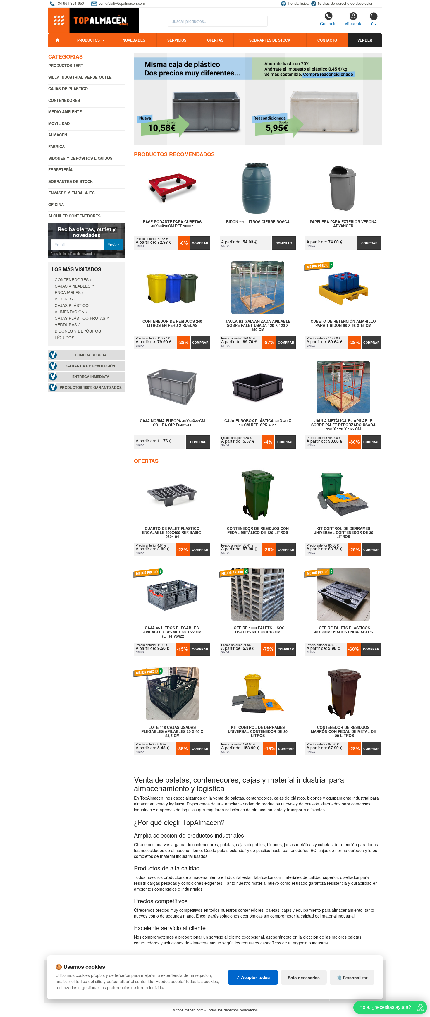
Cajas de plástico (68, 88)
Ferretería (60, 169)
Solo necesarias (304, 977)
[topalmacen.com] (93, 20)
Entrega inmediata (90, 376)
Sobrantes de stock (269, 40)
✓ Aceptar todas (253, 977)
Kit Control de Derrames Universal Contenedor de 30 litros (343, 532)
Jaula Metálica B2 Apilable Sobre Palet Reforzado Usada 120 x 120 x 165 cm (343, 425)
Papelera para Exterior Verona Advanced (343, 224)
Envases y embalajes (71, 192)
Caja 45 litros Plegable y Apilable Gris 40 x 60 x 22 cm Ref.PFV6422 (172, 632)
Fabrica (56, 146)
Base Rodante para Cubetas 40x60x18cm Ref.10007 (172, 224)
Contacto (328, 23)
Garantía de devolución (90, 365)
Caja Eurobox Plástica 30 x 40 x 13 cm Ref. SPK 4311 (257, 423)
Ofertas (215, 40)
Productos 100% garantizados (91, 387)
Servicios (176, 40)
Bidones (64, 299)
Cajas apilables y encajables (74, 289)
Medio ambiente (65, 111)
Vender (364, 40)
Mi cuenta (353, 23)
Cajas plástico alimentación (72, 308)
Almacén (57, 135)
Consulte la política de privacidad (73, 254)
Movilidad (59, 123)
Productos (88, 40)
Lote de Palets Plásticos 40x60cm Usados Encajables (343, 630)
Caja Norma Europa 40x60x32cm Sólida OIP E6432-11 (172, 423)
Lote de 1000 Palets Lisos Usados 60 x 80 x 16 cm (257, 630)
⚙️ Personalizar (352, 977)
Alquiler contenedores (74, 216)
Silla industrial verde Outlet (81, 77)
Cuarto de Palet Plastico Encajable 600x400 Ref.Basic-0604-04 (172, 532)
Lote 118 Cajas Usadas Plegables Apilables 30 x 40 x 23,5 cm (172, 731)
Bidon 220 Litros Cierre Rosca (258, 222)
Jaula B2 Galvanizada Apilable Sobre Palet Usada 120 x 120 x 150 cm (257, 325)
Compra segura (91, 355)
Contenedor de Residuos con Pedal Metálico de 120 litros (258, 530)
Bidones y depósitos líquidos (80, 158)
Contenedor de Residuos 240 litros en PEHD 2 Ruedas (172, 323)
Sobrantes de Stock (70, 181)
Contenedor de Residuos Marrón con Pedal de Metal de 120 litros (343, 731)
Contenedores (64, 100)
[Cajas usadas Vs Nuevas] (258, 99)
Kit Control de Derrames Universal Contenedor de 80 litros (258, 731)
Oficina (56, 204)
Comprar (200, 243)
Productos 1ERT (65, 65)
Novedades (134, 40)
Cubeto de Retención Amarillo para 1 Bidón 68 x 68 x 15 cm (343, 323)
